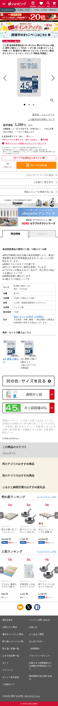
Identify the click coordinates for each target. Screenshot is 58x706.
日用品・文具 (23, 10)
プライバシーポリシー (39, 656)
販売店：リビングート (43, 114)
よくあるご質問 (36, 634)
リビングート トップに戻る (39, 175)
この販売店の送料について (41, 119)
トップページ (7, 10)
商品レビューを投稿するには (38, 192)
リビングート (9, 453)
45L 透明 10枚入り (11, 360)
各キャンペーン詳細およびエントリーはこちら (26, 143)
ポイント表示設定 (10, 677)
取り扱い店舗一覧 (10, 648)
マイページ (7, 670)
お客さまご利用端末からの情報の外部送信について (40, 666)
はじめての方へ (36, 641)
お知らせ (33, 627)
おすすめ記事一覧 (10, 656)
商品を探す (7, 620)
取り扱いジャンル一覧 (12, 641)
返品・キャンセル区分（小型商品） (29, 316)
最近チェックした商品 (12, 634)
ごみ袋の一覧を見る (43, 182)
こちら (37, 696)
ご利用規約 (34, 648)
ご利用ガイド (8, 684)
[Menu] (4, 4)
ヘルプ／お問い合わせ (39, 620)
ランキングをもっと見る (47, 497)
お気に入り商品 (9, 627)
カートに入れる (36, 165)
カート (5, 663)
